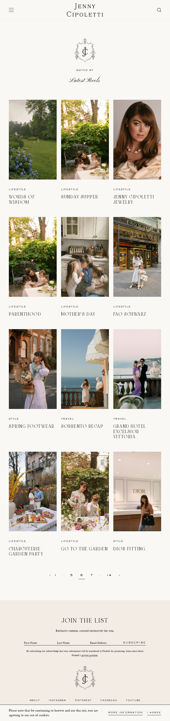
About (35, 700)
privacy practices (90, 655)
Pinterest (83, 700)
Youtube (133, 700)
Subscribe (134, 643)
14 (109, 575)
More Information (125, 713)
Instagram (57, 700)
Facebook (108, 700)
